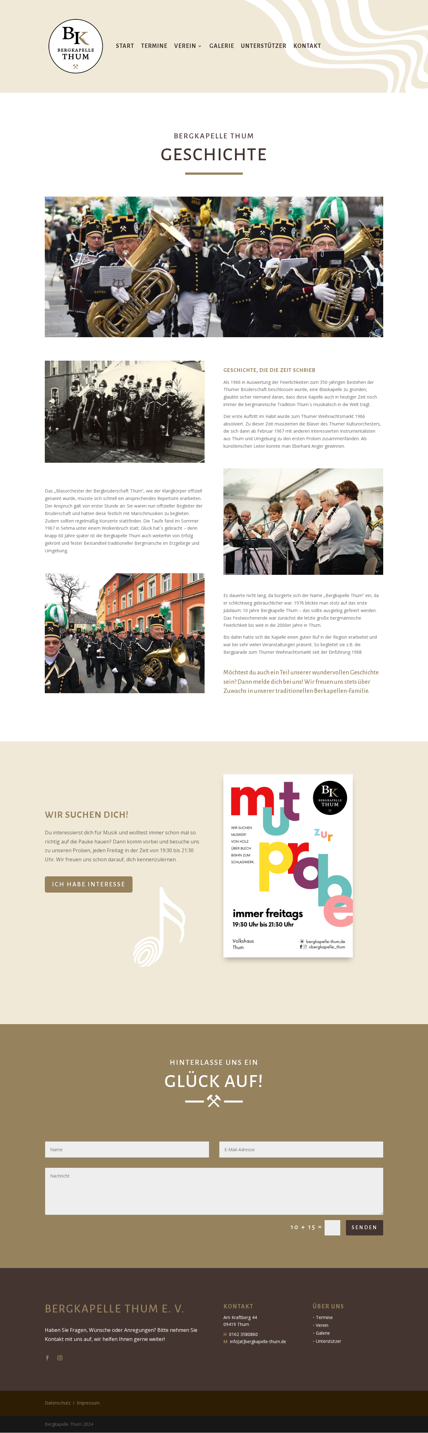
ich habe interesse (88, 884)
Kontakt (307, 46)
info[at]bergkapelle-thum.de (258, 1341)
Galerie (221, 46)
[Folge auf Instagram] (60, 1358)
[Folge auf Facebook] (47, 1358)
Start (125, 46)
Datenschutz (57, 1403)
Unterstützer (263, 46)
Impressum (88, 1403)
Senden (365, 1227)
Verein (185, 46)
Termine (154, 46)
